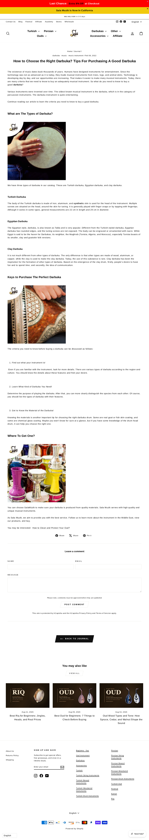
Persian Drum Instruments (122, 779)
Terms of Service (103, 613)
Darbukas (98, 31)
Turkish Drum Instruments (87, 796)
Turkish (32, 31)
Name (11, 561)
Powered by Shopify (74, 829)
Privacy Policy (85, 613)
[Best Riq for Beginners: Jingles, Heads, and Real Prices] (27, 695)
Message (13, 575)
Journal (77, 51)
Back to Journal (76, 639)
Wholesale (69, 22)
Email (78, 561)
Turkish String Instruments (87, 775)
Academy (49, 22)
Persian (49, 31)
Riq (112, 799)
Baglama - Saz (82, 751)
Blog (20, 22)
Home (69, 51)
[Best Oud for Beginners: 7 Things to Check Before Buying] (74, 695)
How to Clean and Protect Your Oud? (51, 528)
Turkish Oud (116, 784)
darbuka (56, 56)
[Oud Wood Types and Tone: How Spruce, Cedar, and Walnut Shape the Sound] (121, 695)
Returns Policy (12, 755)
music (64, 56)
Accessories (98, 35)
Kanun (114, 794)
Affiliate (38, 22)
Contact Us (11, 22)
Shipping (10, 760)
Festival (28, 22)
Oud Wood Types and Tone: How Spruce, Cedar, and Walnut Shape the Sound (121, 719)
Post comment (74, 604)
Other (115, 31)
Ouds (40, 35)
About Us (10, 751)
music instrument (76, 56)
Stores (59, 22)
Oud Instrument (83, 755)
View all (74, 673)
